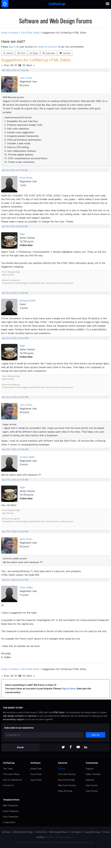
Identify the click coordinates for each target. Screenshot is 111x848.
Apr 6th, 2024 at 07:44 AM (15, 170)
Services (62, 763)
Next (29, 65)
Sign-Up (95, 735)
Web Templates (10, 805)
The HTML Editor (30, 32)
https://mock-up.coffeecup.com (60, 283)
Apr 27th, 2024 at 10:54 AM (15, 531)
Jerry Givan (26, 77)
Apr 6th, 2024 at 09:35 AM (14, 226)
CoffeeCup (9, 763)
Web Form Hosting (67, 785)
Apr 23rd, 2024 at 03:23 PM (15, 397)
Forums (14, 32)
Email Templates (10, 811)
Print (22, 53)
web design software (13, 716)
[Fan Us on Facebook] (70, 747)
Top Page (6, 832)
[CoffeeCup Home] (57, 4)
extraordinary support (13, 719)
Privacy (106, 832)
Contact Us (8, 785)
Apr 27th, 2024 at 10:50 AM (15, 480)
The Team (8, 768)
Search (9, 53)
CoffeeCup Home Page (23, 832)
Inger (22, 234)
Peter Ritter (26, 177)
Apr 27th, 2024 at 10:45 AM (15, 449)
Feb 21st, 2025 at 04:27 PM (15, 580)
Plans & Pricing (65, 791)
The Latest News (11, 774)
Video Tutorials (93, 774)
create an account (47, 46)
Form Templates (10, 816)
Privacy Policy (65, 842)
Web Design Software (59, 832)
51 (16, 65)
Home (4, 32)
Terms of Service (81, 842)
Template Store (11, 799)
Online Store (41, 832)
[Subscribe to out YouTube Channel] (78, 747)
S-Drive (61, 768)
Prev (6, 65)
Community (92, 763)
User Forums (92, 785)
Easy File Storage (66, 780)
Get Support (76, 832)
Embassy (90, 780)
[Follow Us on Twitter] (63, 747)
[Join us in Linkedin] (85, 747)
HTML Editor (58, 712)
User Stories (92, 791)
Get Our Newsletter (12, 780)
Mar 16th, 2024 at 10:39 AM (15, 70)
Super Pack (35, 780)
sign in (12, 46)
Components (9, 822)
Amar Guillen (26, 587)
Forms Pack (35, 774)
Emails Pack (35, 768)
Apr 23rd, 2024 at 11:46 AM (15, 293)
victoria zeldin (27, 457)
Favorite (66, 53)
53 (24, 65)
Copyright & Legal (92, 832)
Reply (35, 53)
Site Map (40, 837)
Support (90, 768)
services (32, 716)
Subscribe (50, 53)
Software (35, 763)
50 (11, 65)
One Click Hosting (66, 774)
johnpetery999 (27, 300)
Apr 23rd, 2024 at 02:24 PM (15, 338)
